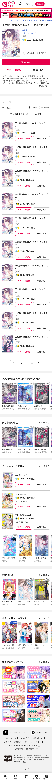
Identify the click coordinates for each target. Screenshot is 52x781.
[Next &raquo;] (39, 363)
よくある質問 (24, 738)
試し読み (40, 70)
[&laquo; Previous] (13, 363)
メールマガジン (43, 733)
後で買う (44, 53)
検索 (15, 779)
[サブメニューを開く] (48, 4)
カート (26, 779)
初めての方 (36, 779)
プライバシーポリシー (34, 742)
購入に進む (26, 62)
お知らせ (7, 742)
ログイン (28, 4)
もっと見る (43, 423)
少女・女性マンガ (28, 33)
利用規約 (17, 742)
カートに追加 (15, 70)
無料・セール (47, 779)
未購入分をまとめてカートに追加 (27, 114)
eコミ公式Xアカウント (15, 733)
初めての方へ (11, 738)
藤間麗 (24, 30)
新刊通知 (30, 53)
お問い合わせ (38, 738)
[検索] (20, 4)
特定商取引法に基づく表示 (26, 749)
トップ (5, 779)
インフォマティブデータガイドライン (23, 746)
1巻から (34, 108)
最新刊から (45, 108)
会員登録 (39, 4)
